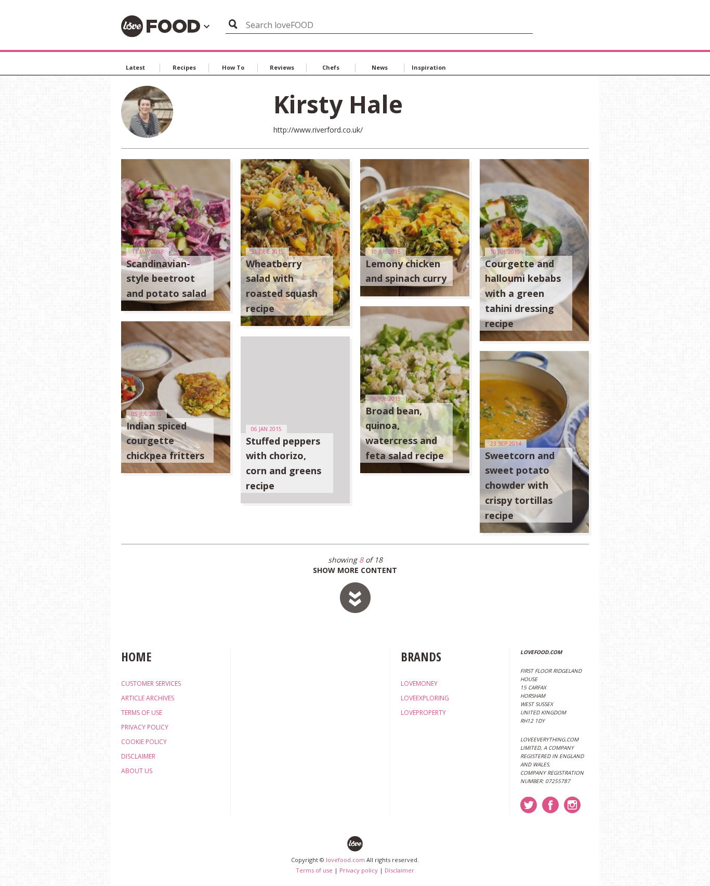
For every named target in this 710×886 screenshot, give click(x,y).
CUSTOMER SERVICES (151, 683)
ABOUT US (136, 770)
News (380, 67)
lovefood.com (345, 860)
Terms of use (314, 870)
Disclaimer (399, 870)
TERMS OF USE (141, 712)
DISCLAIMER (138, 756)
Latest (135, 67)
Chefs (330, 67)
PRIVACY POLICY (144, 727)
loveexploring (425, 698)
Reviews (282, 67)
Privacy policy (358, 870)
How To (233, 67)
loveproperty (423, 712)
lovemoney (419, 683)
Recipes (184, 67)
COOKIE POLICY (144, 741)
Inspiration (429, 67)
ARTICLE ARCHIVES (147, 698)
